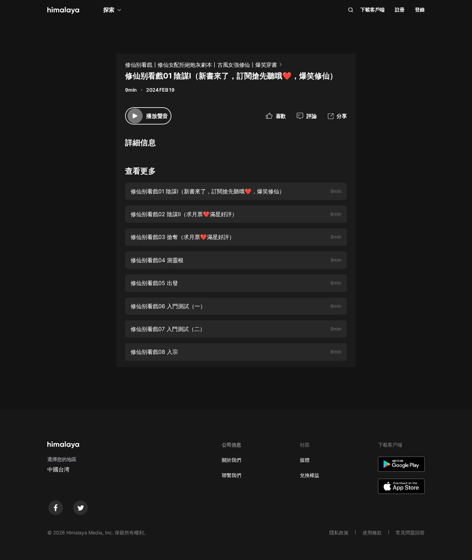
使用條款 (372, 532)
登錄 (420, 9)
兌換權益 (309, 475)
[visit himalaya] (63, 10)
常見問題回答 (410, 532)
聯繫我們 (231, 475)
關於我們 (231, 460)
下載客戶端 (372, 9)
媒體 (305, 460)
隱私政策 (339, 532)
